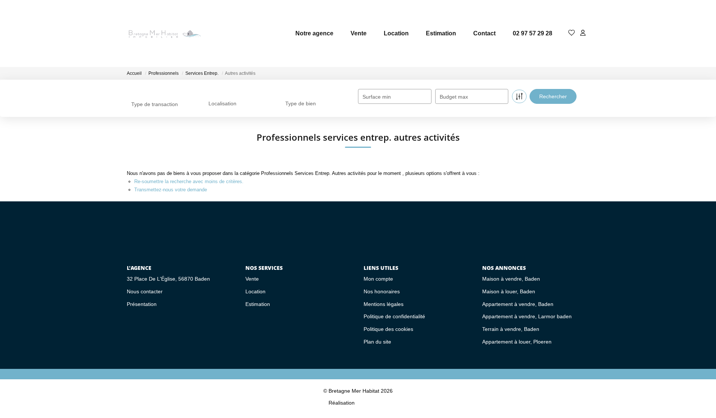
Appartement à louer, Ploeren (517, 342)
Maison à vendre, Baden (511, 279)
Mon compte (378, 279)
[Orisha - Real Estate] (371, 402)
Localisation (222, 103)
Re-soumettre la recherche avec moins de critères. (189, 181)
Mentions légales (383, 304)
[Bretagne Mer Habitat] (164, 33)
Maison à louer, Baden (508, 291)
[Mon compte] (582, 33)
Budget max (454, 97)
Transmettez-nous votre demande (170, 189)
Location (396, 33)
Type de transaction (154, 104)
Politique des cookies (388, 329)
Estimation (441, 33)
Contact (484, 33)
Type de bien (300, 103)
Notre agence (314, 33)
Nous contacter (145, 291)
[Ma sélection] (571, 33)
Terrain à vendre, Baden (510, 329)
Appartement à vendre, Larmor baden (527, 316)
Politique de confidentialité (394, 316)
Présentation (142, 304)
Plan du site (377, 342)
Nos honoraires (382, 291)
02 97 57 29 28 (532, 33)
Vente (359, 33)
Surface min (376, 97)
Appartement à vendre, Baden (517, 304)
